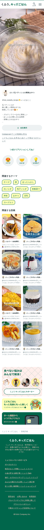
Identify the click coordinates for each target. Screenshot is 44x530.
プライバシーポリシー (22, 504)
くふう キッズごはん (10, 431)
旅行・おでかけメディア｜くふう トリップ (21, 477)
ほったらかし (28, 182)
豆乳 (26, 195)
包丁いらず (22, 189)
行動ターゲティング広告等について (22, 508)
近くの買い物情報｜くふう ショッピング (20, 486)
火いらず (7, 189)
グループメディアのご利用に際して (22, 500)
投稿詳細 (24, 431)
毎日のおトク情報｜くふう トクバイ (19, 469)
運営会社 (11, 496)
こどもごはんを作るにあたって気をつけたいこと (21, 139)
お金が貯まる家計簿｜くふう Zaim (18, 473)
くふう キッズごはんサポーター (22, 392)
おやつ (16, 195)
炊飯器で (36, 189)
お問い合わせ (22, 496)
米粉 (6, 195)
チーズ (7, 182)
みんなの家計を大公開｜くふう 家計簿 (19, 482)
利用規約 (32, 496)
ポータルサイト (11, 464)
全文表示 (23, 128)
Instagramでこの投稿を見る (14, 134)
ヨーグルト (8, 202)
